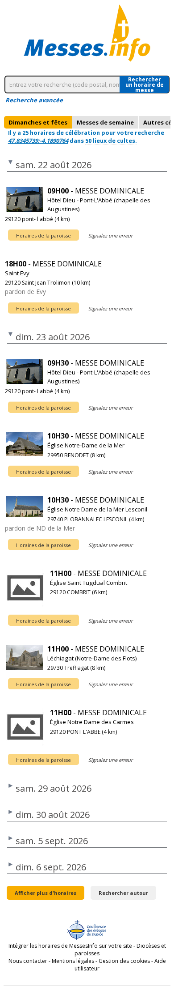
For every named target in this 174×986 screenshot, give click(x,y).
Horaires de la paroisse (43, 235)
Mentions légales (73, 961)
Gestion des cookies (124, 961)
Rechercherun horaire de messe (144, 84)
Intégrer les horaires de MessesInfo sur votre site (70, 946)
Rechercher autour (123, 892)
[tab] (38, 122)
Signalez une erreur (110, 235)
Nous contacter (27, 961)
